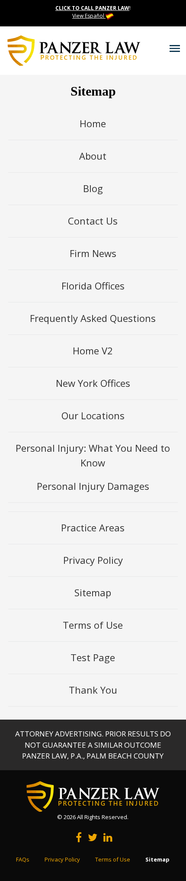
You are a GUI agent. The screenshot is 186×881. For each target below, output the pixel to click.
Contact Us (93, 220)
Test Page (93, 657)
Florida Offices (93, 285)
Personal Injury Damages (93, 485)
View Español (89, 15)
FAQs (22, 859)
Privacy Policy (93, 559)
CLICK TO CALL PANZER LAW (92, 8)
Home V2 (93, 350)
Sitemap (92, 592)
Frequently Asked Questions (93, 318)
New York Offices (93, 382)
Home (93, 123)
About (92, 155)
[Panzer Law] (73, 50)
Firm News (93, 253)
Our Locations (93, 415)
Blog (93, 188)
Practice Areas (93, 527)
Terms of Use (93, 624)
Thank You (93, 689)
